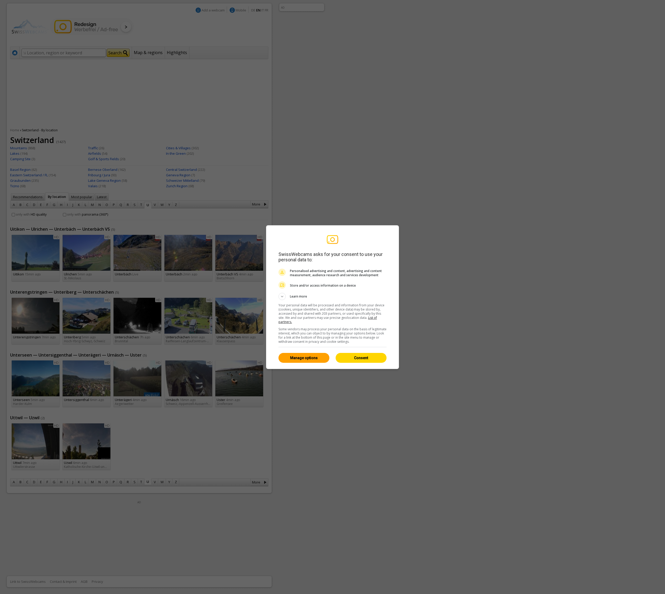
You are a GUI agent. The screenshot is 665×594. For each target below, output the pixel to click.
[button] (332, 296)
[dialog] (332, 297)
